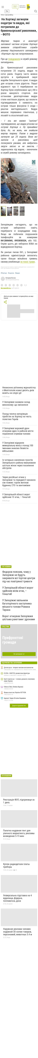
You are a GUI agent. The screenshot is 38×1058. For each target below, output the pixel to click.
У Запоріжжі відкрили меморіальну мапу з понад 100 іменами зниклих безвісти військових (17, 446)
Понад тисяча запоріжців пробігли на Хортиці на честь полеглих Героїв (16, 416)
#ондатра (11, 273)
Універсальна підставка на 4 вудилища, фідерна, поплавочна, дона (17, 898)
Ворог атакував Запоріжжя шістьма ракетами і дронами (18, 618)
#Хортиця (4, 273)
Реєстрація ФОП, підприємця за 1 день (18, 801)
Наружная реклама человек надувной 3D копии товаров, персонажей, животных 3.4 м (17, 932)
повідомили (14, 59)
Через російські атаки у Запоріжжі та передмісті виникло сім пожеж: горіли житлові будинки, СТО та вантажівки (19, 481)
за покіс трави (27, 261)
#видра (17, 273)
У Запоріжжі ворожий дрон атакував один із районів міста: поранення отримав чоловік (18, 431)
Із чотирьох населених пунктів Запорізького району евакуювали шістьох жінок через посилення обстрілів (19, 464)
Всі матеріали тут (19, 654)
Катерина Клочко (11, 278)
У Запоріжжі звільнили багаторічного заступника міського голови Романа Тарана (17, 605)
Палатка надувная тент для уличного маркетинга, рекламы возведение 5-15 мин (18, 833)
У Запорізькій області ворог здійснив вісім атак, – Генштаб (17, 591)
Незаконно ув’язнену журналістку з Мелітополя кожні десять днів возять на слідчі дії (19, 390)
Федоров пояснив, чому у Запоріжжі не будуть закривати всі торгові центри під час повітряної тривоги (18, 576)
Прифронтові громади (12, 640)
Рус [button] (7, 11)
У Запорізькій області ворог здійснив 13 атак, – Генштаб (16, 496)
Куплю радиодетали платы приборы (16, 865)
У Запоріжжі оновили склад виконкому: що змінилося (16, 403)
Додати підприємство (19, 706)
